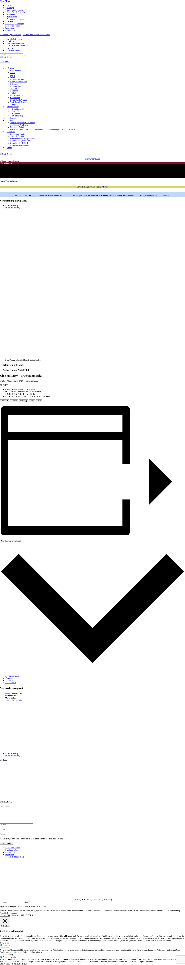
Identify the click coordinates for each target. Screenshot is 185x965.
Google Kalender (12, 676)
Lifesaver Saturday (13, 208)
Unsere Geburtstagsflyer (19, 145)
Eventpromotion (13, 50)
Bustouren (11, 14)
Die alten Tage (16, 86)
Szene (12, 75)
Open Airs (16, 111)
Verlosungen (12, 17)
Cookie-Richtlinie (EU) (14, 857)
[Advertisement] (75, 779)
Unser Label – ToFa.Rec (20, 143)
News (12, 73)
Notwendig (7, 945)
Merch (9, 147)
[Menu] (1, 152)
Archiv (10, 48)
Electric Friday (11, 205)
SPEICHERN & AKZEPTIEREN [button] (14, 964)
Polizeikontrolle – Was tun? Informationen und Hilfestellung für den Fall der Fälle (42, 129)
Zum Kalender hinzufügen (10, 541)
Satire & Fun (15, 98)
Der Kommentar (16, 95)
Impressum (9, 28)
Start (9, 5)
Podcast (10, 41)
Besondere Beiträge (18, 127)
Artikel (13, 93)
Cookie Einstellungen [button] (9, 915)
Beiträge (10, 8)
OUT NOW (5, 61)
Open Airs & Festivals (16, 12)
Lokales (13, 77)
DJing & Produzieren (18, 82)
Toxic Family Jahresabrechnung (22, 123)
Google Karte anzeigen (14, 700)
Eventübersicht (18, 109)
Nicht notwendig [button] (6, 954)
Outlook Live (10, 683)
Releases (13, 84)
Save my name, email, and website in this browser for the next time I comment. (34, 839)
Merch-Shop (12, 21)
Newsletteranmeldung (15, 19)
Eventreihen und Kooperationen (22, 138)
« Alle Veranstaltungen (9, 181)
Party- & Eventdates (15, 10)
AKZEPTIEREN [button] (26, 915)
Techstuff (13, 88)
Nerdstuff (14, 91)
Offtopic (13, 104)
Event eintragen (18, 116)
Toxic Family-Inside (18, 102)
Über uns (11, 132)
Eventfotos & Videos (18, 100)
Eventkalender (12, 107)
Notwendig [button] (4, 943)
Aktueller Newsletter (15, 43)
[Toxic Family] (6, 57)
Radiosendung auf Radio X (21, 141)
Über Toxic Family (12, 26)
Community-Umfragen (14, 23)
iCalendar (9, 678)
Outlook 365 (10, 680)
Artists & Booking (14, 39)
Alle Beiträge (15, 70)
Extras (10, 120)
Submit (27, 902)
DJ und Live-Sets (17, 79)
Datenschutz (10, 30)
